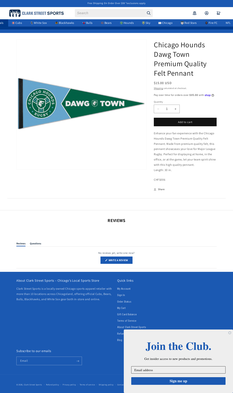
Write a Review (120, 261)
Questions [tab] (35, 244)
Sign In (121, 295)
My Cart (121, 308)
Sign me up (178, 381)
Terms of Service (127, 320)
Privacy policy (69, 384)
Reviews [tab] (20, 244)
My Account (124, 288)
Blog (119, 340)
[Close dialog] (230, 333)
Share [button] (161, 189)
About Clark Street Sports (131, 327)
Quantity (158, 101)
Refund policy (52, 384)
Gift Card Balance (127, 314)
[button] (219, 13)
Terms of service (87, 384)
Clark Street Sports (33, 384)
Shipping (158, 88)
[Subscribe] (78, 361)
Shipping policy (106, 384)
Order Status (124, 301)
